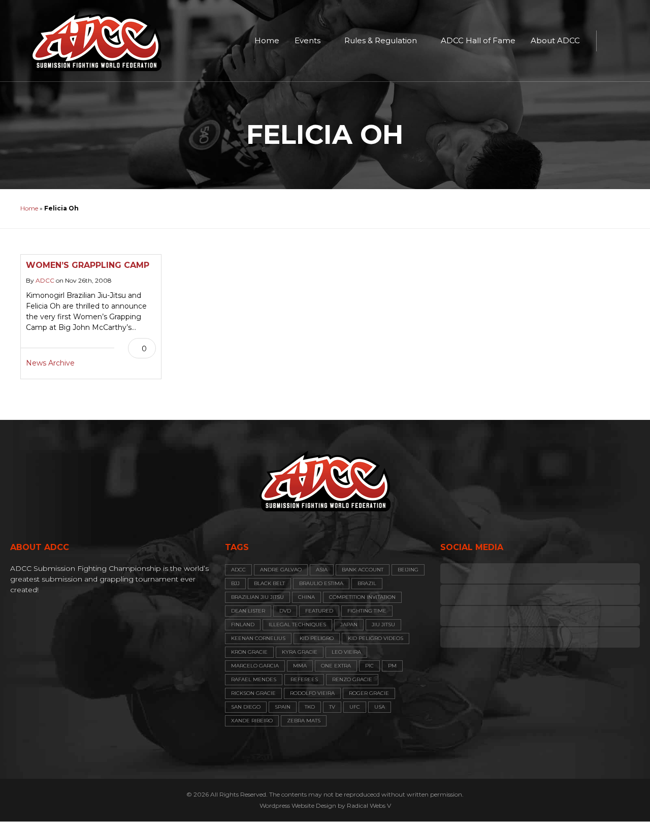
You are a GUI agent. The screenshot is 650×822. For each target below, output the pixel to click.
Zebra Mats (303, 720)
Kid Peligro (317, 638)
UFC (354, 707)
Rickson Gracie (253, 693)
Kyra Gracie (299, 652)
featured (319, 610)
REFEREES (304, 679)
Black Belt (269, 583)
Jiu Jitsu (383, 624)
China (306, 597)
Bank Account (362, 569)
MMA (300, 665)
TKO (310, 707)
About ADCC (555, 40)
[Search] (609, 41)
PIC (369, 665)
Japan (349, 624)
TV (332, 707)
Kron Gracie (249, 652)
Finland (242, 624)
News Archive (50, 363)
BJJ (235, 583)
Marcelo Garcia (255, 665)
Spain (282, 707)
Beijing (408, 569)
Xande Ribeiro (252, 720)
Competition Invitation (362, 597)
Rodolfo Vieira (312, 693)
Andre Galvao (281, 569)
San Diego (246, 707)
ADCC (45, 280)
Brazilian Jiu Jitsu (257, 597)
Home (266, 40)
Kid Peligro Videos (375, 638)
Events (307, 40)
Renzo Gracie (352, 679)
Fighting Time (366, 610)
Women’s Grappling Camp (87, 265)
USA (379, 707)
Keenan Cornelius (258, 638)
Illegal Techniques (297, 624)
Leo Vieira (346, 652)
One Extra (336, 665)
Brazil (367, 583)
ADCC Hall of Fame (478, 40)
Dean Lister (248, 610)
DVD (285, 610)
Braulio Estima (321, 583)
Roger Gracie (369, 693)
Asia (322, 569)
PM (392, 665)
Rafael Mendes (253, 679)
